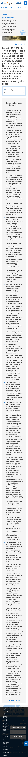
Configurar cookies (18, 736)
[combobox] (21, 7)
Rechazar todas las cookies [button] (18, 732)
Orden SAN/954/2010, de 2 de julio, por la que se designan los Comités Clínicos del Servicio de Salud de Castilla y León (13, 535)
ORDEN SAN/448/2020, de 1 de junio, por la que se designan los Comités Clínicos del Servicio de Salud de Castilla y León (14, 263)
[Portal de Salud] (18, 3)
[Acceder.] (11, 7)
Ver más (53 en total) (14, 700)
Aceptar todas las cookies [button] (18, 727)
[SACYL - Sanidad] (3, 3)
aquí (7, 736)
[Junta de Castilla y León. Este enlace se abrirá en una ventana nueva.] (9, 3)
